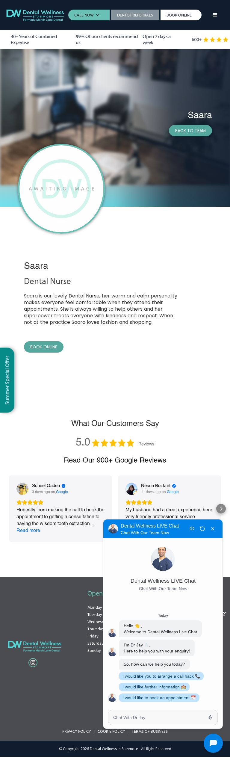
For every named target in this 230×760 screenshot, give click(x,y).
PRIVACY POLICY (76, 731)
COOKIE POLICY (111, 731)
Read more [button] (28, 530)
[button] (90, 15)
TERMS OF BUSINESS (150, 731)
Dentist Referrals (135, 15)
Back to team (190, 131)
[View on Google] (22, 489)
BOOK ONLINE (179, 15)
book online (43, 347)
